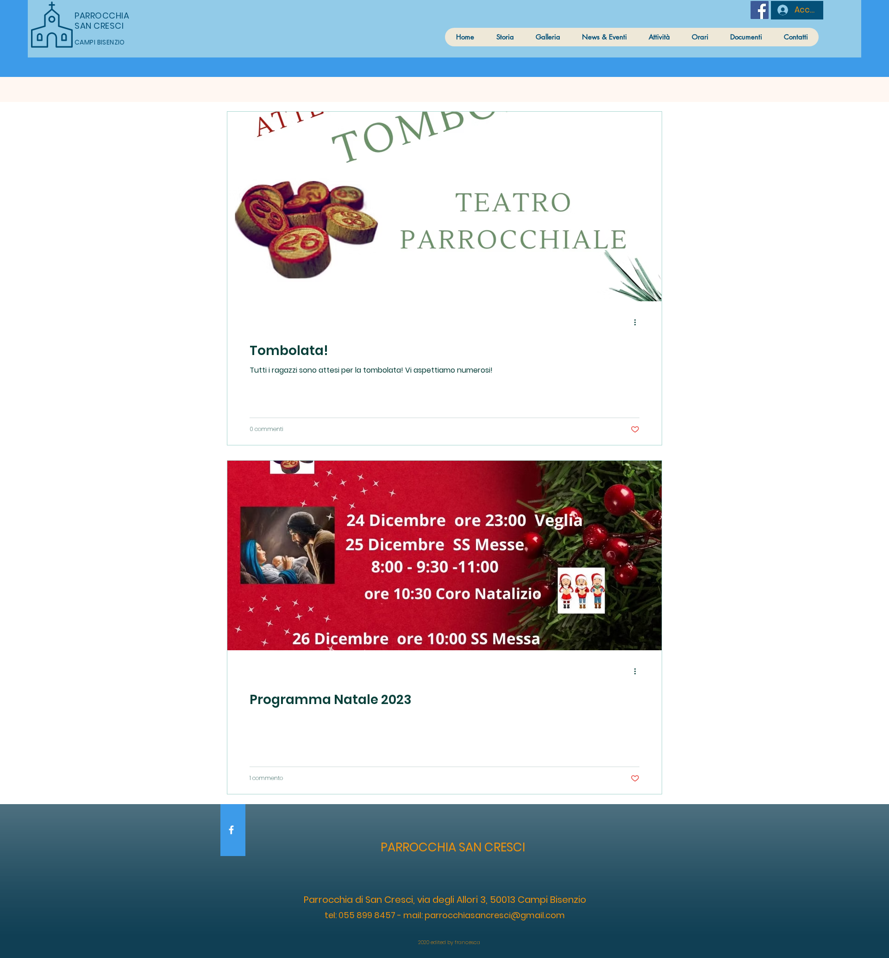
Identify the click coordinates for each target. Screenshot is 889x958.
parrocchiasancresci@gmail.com (495, 915)
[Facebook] (760, 10)
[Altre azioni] (638, 322)
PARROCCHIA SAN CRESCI (453, 847)
